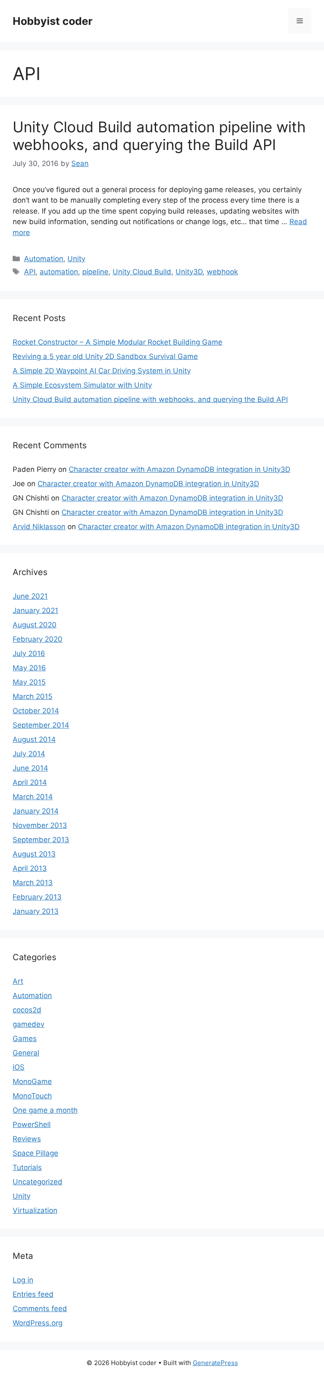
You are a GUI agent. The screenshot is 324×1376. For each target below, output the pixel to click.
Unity (76, 258)
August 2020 (35, 625)
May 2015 (29, 682)
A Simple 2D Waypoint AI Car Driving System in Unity (102, 371)
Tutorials (27, 1167)
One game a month (45, 1110)
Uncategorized (37, 1182)
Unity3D (189, 272)
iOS (18, 1067)
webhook (222, 272)
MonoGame (32, 1081)
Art (18, 981)
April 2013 (30, 868)
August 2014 (34, 739)
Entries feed (33, 1294)
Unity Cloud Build (142, 272)
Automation (43, 258)
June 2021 (30, 596)
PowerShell (32, 1124)
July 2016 (29, 653)
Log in (23, 1280)
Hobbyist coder (52, 21)
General (26, 1053)
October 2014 (36, 711)
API (29, 272)
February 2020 (37, 639)
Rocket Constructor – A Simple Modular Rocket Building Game (117, 342)
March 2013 (33, 882)
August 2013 (34, 854)
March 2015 (32, 696)
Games (25, 1038)
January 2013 (36, 911)
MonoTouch (32, 1096)
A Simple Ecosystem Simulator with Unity (82, 385)
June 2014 (30, 768)
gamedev (28, 1024)
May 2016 (29, 668)
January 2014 (36, 811)
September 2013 (41, 839)
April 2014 (30, 782)
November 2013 (40, 825)
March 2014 (33, 796)
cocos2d (27, 1010)
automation (59, 272)
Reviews (27, 1139)
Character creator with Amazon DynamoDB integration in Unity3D (179, 469)
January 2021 (35, 610)
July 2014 (29, 754)
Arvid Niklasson (39, 526)
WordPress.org (37, 1323)
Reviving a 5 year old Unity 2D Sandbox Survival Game (105, 356)
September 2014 (41, 725)
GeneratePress (215, 1363)
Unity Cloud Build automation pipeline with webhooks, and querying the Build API (159, 135)
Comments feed (40, 1308)
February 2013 (37, 897)
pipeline (95, 272)
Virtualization (35, 1210)
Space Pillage (35, 1153)
